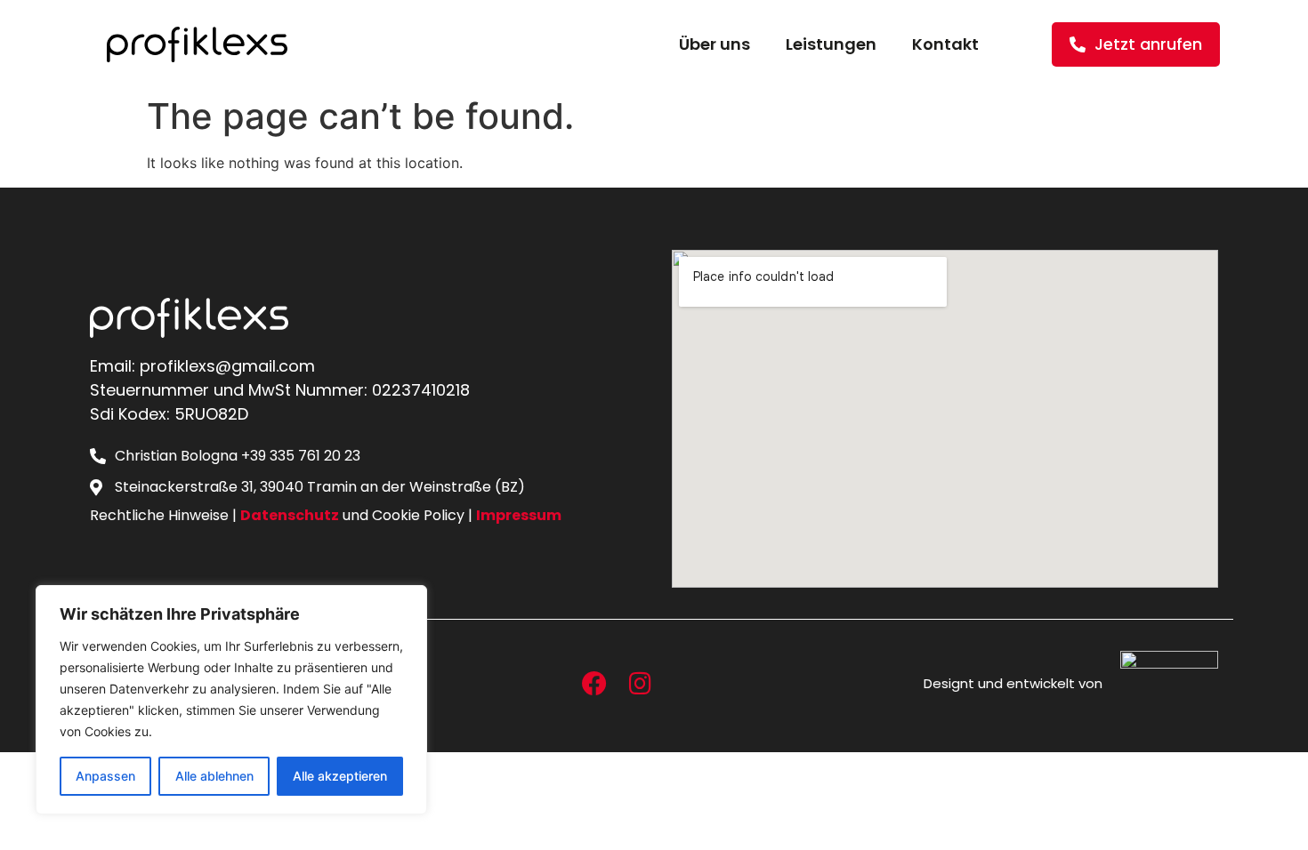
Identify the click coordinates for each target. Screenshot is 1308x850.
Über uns (714, 44)
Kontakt (945, 44)
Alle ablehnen (214, 775)
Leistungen (831, 44)
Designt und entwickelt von (1013, 683)
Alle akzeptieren (340, 775)
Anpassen (105, 775)
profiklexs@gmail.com (227, 366)
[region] (231, 699)
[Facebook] (594, 684)
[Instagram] (640, 684)
